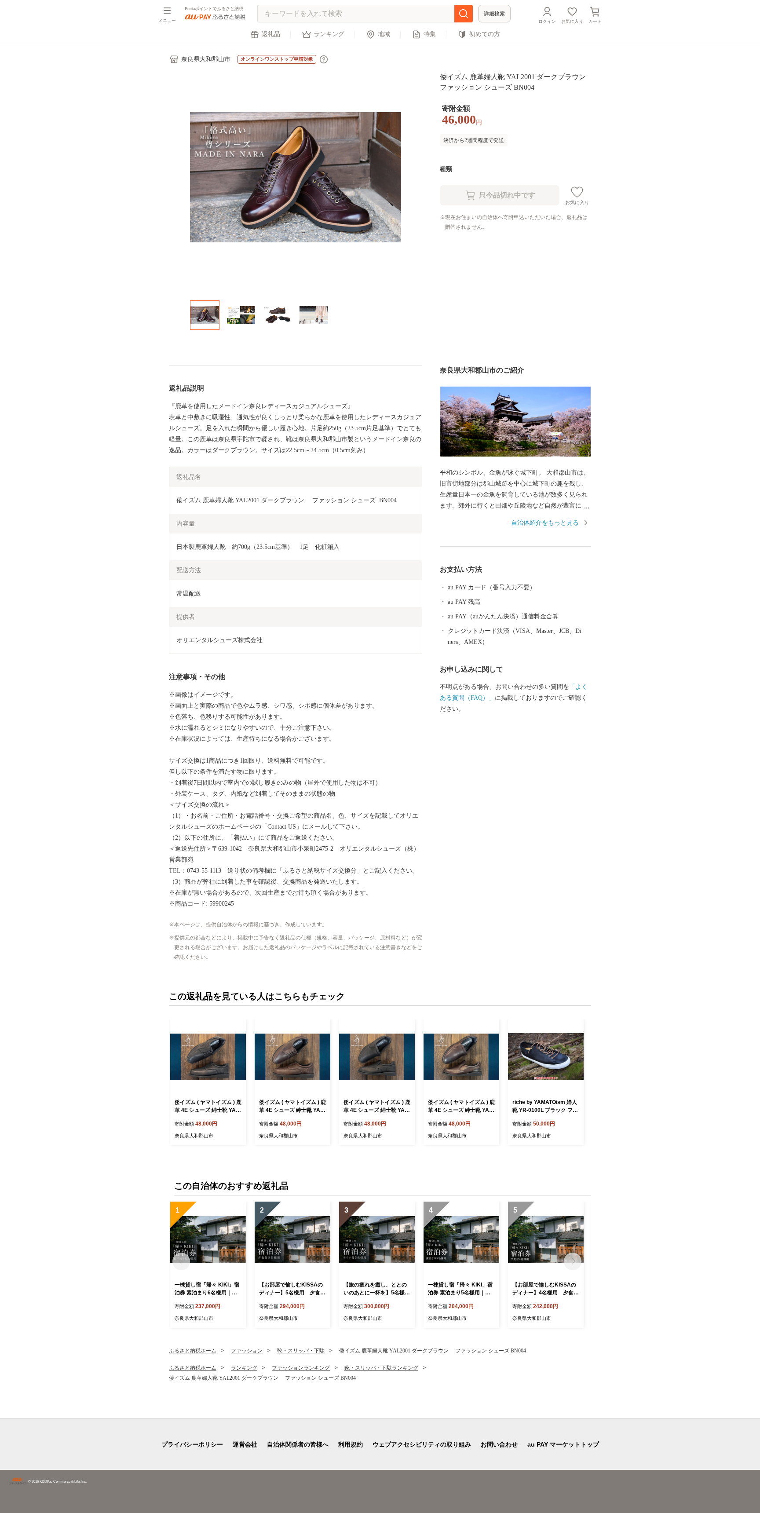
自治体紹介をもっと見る (545, 522)
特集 (430, 34)
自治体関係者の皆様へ (298, 1444)
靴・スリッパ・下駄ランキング (381, 1368)
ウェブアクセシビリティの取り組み (422, 1444)
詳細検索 (494, 14)
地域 (384, 34)
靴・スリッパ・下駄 (301, 1351)
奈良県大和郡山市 (205, 59)
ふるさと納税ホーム (192, 1351)
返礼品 (271, 34)
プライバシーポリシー (192, 1444)
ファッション (247, 1351)
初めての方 (484, 34)
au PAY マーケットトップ (563, 1444)
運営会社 (245, 1444)
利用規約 (350, 1444)
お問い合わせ (499, 1444)
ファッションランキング (301, 1368)
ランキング (329, 34)
